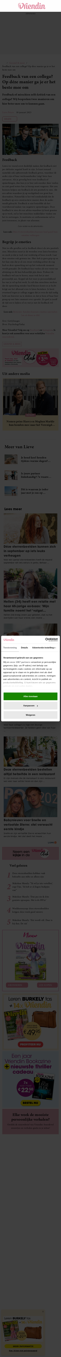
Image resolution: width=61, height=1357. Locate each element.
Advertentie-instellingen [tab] (44, 647)
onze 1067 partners (20, 662)
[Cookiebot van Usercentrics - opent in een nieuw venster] (45, 640)
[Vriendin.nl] (32, 5)
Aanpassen (28, 705)
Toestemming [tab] (10, 647)
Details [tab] (24, 647)
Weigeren (30, 715)
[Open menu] (7, 6)
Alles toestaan (30, 696)
